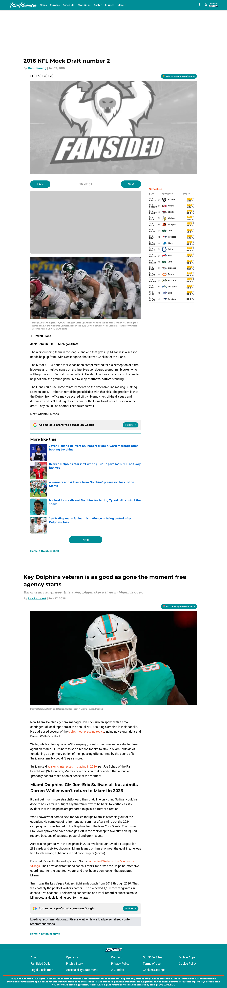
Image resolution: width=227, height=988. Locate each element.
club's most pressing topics (86, 731)
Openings (72, 957)
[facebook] (199, 4)
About (34, 957)
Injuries (109, 5)
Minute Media (26, 978)
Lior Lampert (37, 598)
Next (131, 184)
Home (34, 550)
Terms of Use (152, 963)
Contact (116, 957)
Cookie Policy (188, 963)
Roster (98, 5)
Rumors (54, 5)
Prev (40, 184)
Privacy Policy (120, 963)
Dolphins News (50, 933)
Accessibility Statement (82, 970)
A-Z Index (117, 970)
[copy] (50, 76)
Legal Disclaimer (41, 970)
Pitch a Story (74, 963)
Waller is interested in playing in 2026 (72, 766)
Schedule (68, 5)
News (43, 5)
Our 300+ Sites (152, 957)
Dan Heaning (37, 68)
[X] (206, 4)
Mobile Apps (187, 957)
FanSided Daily (40, 963)
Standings (84, 5)
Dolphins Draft (50, 550)
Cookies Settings (154, 970)
